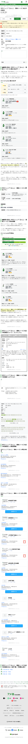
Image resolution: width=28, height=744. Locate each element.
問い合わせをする (4, 440)
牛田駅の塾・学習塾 (6, 674)
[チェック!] (24, 542)
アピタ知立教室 (5, 619)
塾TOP (2, 6)
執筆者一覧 (6, 710)
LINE (10, 698)
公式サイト (14, 511)
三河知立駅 (11, 6)
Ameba (9, 730)
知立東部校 (4, 505)
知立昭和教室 (3, 464)
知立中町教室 (4, 653)
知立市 (8, 6)
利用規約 (22, 710)
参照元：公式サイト (23, 349)
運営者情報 (17, 710)
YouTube (14, 700)
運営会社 (6, 715)
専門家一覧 (11, 710)
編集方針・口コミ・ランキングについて (14, 707)
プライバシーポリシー (7, 713)
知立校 (3, 602)
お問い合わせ (12, 715)
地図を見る (4, 458)
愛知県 (5, 6)
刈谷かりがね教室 (4, 482)
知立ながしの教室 (4, 455)
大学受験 (16, 698)
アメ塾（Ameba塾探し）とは (16, 705)
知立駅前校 (4, 522)
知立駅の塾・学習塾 (6, 671)
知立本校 (3, 585)
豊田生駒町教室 (4, 473)
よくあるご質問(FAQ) (20, 715)
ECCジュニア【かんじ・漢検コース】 (13, 39)
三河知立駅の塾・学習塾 (7, 669)
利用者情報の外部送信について (18, 713)
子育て (23, 698)
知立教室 (3, 568)
